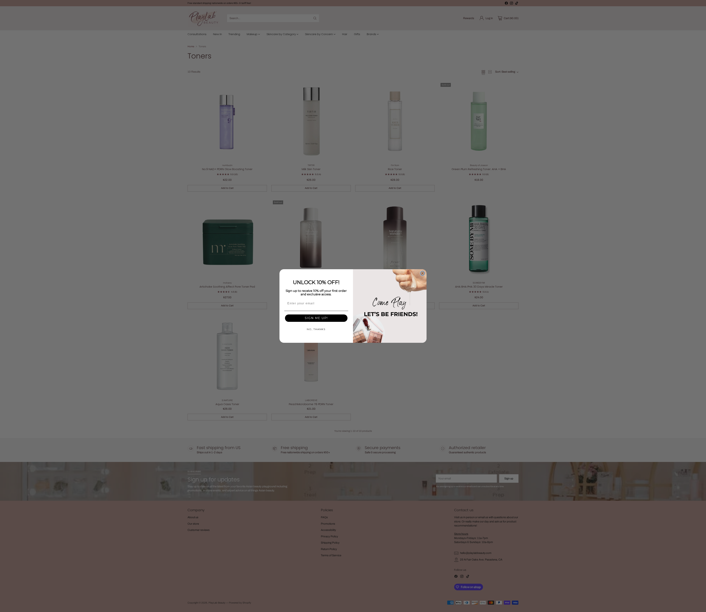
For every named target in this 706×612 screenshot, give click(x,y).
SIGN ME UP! (316, 318)
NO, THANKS (316, 329)
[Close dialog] (422, 273)
